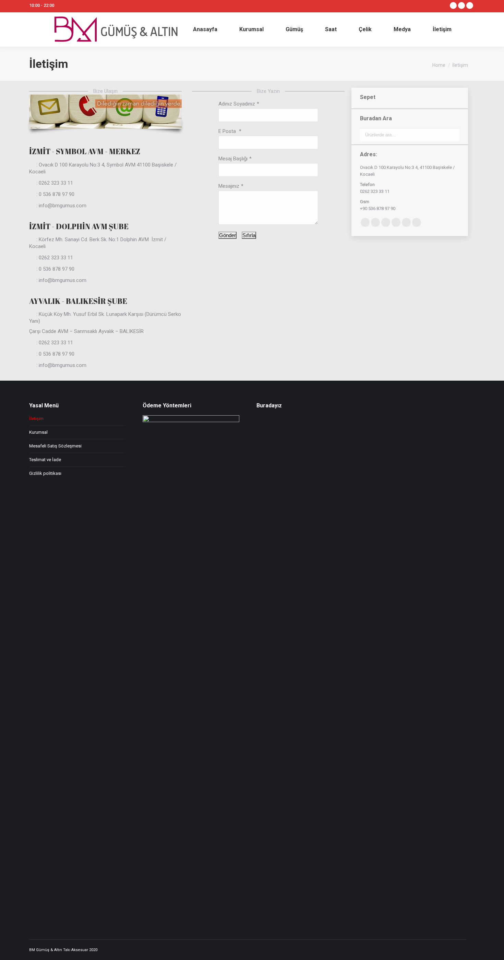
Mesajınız (228, 186)
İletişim (36, 418)
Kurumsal (38, 432)
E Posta (227, 131)
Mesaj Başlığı (233, 159)
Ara (452, 134)
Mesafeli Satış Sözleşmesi (55, 445)
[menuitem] (205, 29)
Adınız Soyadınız (236, 104)
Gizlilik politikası (45, 473)
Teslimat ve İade (45, 459)
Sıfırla (248, 235)
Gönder (227, 235)
